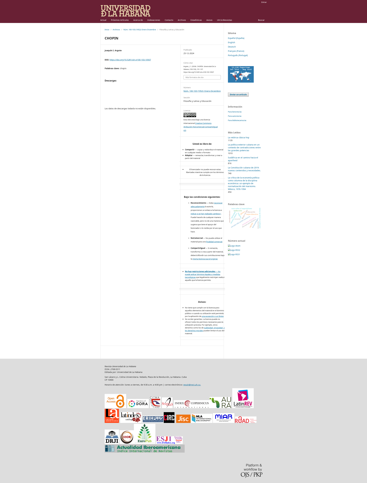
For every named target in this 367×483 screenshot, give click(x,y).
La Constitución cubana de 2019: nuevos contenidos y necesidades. (244, 169)
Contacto (169, 20)
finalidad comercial (214, 241)
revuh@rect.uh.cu (192, 384)
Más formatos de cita (194, 77)
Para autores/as (234, 116)
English (231, 42)
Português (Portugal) (238, 55)
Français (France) (236, 51)
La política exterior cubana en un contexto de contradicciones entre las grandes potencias (244, 147)
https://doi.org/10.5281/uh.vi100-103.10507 (130, 59)
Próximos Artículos (120, 20)
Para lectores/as (235, 111)
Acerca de (138, 20)
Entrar (264, 2)
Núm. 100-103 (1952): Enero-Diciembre (139, 29)
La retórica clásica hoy (238, 137)
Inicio (107, 29)
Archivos (182, 20)
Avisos (209, 20)
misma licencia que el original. (205, 259)
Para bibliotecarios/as (237, 120)
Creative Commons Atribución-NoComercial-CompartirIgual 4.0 (201, 127)
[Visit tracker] (241, 81)
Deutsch (232, 46)
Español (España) (236, 38)
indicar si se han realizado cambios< (206, 213)
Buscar (261, 20)
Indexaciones (153, 20)
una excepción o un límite (212, 316)
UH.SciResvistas (224, 20)
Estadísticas (196, 20)
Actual (103, 20)
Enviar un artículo (238, 94)
